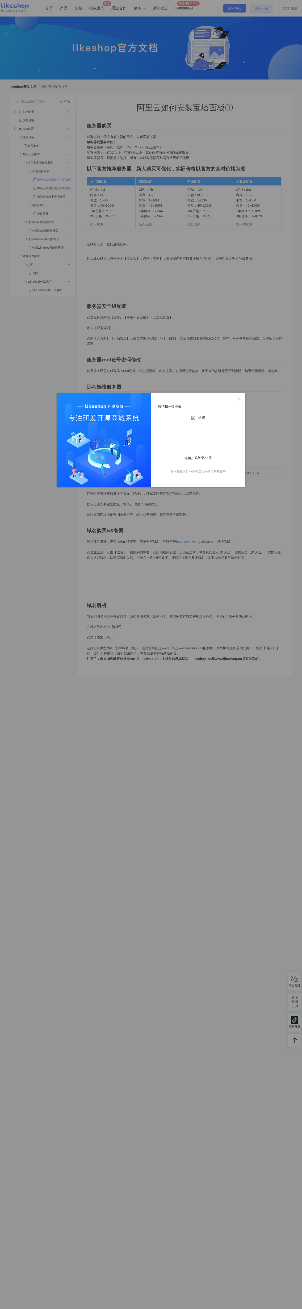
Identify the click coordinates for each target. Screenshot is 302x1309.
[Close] (239, 399)
